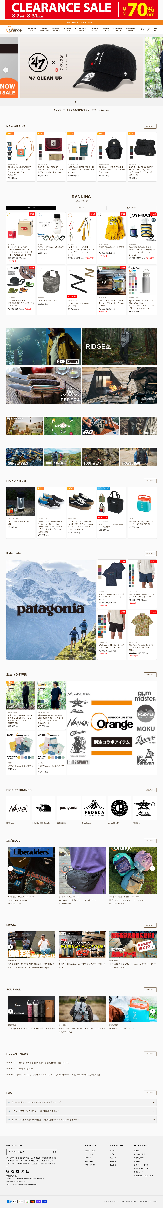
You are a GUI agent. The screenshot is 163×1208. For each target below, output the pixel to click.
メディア (113, 1154)
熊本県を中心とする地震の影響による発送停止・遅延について (43, 1063)
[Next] (157, 70)
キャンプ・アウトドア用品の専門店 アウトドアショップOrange (133, 1201)
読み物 (112, 1151)
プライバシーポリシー (142, 1165)
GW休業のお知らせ (25, 1069)
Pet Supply (80, 29)
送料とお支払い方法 (141, 1168)
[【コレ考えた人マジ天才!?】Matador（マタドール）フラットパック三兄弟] (133, 944)
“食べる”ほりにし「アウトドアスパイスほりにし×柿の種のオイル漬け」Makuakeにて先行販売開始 (58, 1075)
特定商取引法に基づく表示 (143, 1176)
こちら (34, 1164)
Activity (94, 29)
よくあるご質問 (139, 1154)
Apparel (67, 29)
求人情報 (113, 1165)
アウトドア (89, 1154)
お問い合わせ (139, 1158)
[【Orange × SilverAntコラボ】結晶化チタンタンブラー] (31, 1009)
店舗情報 (113, 1161)
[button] (10, 868)
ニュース (113, 1158)
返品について (139, 1172)
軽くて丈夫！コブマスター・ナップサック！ (128, 900)
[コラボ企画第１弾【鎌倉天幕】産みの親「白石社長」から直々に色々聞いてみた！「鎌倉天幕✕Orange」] (31, 944)
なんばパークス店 (65, 897)
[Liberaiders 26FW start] (31, 870)
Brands (106, 29)
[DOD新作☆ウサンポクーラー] (133, 1009)
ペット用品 (89, 1161)
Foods (44, 29)
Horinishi (32, 29)
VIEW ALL (150, 126)
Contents (117, 29)
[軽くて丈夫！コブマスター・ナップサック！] (133, 870)
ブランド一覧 (90, 1165)
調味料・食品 (90, 1151)
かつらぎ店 (12, 897)
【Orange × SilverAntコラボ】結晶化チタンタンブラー (31, 1028)
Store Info (130, 29)
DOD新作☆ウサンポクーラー (121, 1028)
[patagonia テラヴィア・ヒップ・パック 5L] (82, 870)
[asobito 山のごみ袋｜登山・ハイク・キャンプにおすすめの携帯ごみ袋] (82, 1009)
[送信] (54, 1152)
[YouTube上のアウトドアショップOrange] (17, 1171)
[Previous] (5, 70)
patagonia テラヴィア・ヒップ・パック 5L (78, 900)
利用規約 (137, 1161)
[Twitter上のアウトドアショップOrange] (22, 1171)
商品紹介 (21, 897)
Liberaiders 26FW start (18, 900)
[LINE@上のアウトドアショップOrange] (27, 1171)
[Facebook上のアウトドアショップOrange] (12, 1171)
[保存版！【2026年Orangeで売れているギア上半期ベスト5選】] (82, 944)
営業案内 (137, 1151)
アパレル (88, 1158)
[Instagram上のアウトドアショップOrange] (7, 1171)
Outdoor (56, 29)
